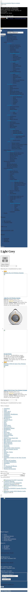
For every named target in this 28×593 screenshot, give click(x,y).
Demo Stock (7, 425)
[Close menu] (1, 1)
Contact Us (7, 548)
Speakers (6, 456)
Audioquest (7, 415)
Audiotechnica (8, 417)
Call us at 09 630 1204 (7, 230)
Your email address (8, 574)
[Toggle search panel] (1, 31)
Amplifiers (7, 408)
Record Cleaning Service (11, 449)
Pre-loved (6, 445)
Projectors (6, 446)
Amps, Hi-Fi (7, 411)
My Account (7, 221)
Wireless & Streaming (10, 468)
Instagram (6, 241)
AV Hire (6, 547)
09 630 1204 (10, 15)
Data (5, 422)
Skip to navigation (6, 3)
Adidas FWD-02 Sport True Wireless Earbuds (15, 390)
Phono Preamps (8, 443)
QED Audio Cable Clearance (12, 447)
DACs (5, 421)
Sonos (5, 453)
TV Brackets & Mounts (10, 466)
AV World (6, 546)
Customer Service (9, 536)
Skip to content (15, 3)
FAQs (5, 534)
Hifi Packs (7, 432)
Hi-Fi (5, 431)
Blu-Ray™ (7, 418)
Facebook (6, 238)
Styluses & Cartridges (10, 460)
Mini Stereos (7, 439)
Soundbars (7, 454)
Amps (5, 410)
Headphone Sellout (9, 428)
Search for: (4, 32)
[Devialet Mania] (15, 329)
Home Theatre (8, 433)
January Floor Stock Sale (11, 438)
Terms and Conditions (10, 539)
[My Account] (1, 29)
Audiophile (7, 412)
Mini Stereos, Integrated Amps (12, 440)
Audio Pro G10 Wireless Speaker (12, 298)
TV (5, 464)
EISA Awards (7, 426)
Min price (3, 473)
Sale (5, 450)
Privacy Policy (8, 540)
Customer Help (8, 222)
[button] (3, 36)
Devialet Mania (8, 354)
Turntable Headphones (10, 461)
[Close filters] (1, 495)
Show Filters (5, 264)
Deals (5, 424)
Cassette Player (8, 419)
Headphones (7, 429)
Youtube (6, 240)
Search (3, 34)
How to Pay (7, 537)
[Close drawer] (1, 6)
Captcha (4, 577)
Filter (22, 475)
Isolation (6, 436)
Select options (13, 302)
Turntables (7, 463)
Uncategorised (8, 467)
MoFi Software (8, 442)
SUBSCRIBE (6, 579)
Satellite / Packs (8, 452)
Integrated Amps (8, 435)
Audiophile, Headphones (11, 414)
